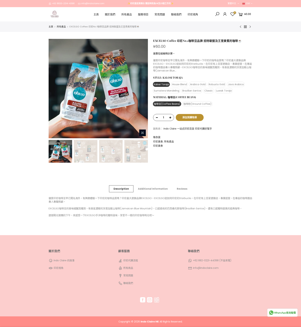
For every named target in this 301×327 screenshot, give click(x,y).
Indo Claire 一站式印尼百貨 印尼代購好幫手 (188, 128)
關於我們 (110, 14)
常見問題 (160, 14)
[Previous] (54, 88)
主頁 (96, 14)
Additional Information (153, 189)
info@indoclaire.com (92, 3)
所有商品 (128, 268)
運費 (155, 53)
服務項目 (143, 14)
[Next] (141, 88)
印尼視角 (193, 14)
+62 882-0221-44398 (206, 260)
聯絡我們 (176, 14)
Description (121, 189)
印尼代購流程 (130, 260)
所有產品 (126, 14)
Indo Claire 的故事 (64, 260)
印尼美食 (158, 141)
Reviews (182, 189)
